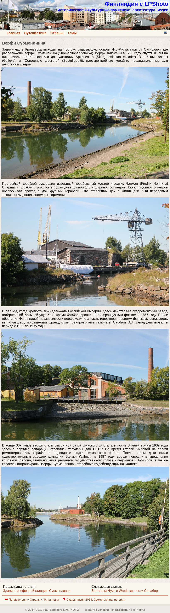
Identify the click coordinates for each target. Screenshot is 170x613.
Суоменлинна (103, 599)
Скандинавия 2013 (79, 599)
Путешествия (35, 33)
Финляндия (52, 599)
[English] (165, 32)
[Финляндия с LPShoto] (85, 29)
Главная (13, 33)
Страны (56, 33)
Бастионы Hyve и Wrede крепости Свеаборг (125, 590)
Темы (72, 33)
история (119, 599)
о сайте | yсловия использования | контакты (115, 609)
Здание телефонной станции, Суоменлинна (36, 590)
